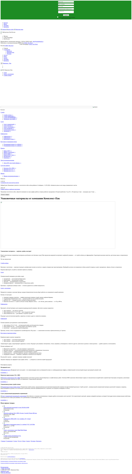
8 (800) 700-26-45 (9, 45)
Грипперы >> (7, 157)
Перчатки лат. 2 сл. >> (9, 171)
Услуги (5, 55)
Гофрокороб (4, 318)
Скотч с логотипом (9, 74)
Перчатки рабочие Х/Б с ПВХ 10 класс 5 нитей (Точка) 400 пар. (20, 413)
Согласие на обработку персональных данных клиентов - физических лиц (14, 463)
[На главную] (3, 29)
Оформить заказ (5, 471)
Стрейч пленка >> (8, 115)
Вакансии (9, 51)
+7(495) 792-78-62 (5, 468)
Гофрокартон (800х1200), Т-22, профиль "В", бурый (17, 418)
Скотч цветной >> (8, 125)
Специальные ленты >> (10, 129)
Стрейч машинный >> (9, 116)
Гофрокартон (4, 133)
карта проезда (31, 449)
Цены (5, 56)
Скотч (5, 72)
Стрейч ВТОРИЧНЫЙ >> (10, 117)
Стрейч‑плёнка (4, 263)
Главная (3, 441)
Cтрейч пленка (7, 75)
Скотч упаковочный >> (10, 124)
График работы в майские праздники (10, 189)
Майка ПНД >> (8, 151)
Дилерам (9, 53)
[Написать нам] (18, 29)
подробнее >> (4, 372)
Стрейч (2, 112)
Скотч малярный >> (9, 128)
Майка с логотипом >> (10, 152)
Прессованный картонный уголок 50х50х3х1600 (16, 407)
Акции (5, 58)
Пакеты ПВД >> (8, 153)
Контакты (6, 27)
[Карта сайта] (10, 29)
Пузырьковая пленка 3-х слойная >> (13, 145)
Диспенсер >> (7, 131)
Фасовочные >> (8, 156)
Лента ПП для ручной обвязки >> (12, 163)
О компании (7, 49)
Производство (10, 52)
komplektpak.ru (22, 458)
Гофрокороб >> (8, 137)
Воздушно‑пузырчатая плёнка (8, 333)
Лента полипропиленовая (7, 160)
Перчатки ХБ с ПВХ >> (10, 168)
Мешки (2, 173)
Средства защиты (5, 165)
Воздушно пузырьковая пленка (9, 141)
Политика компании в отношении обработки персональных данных (13, 461)
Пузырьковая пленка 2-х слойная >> (13, 144)
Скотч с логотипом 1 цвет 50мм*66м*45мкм (15, 430)
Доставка (6, 25)
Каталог (6, 22)
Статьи (15, 441)
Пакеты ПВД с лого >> (10, 155)
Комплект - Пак (7, 63)
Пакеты (3, 148)
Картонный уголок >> (9, 139)
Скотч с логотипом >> (9, 127)
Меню (5, 24)
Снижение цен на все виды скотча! (10, 182)
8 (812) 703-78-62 (33, 44)
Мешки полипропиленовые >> (12, 176)
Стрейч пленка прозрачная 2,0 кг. (12, 435)
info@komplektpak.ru (38, 41)
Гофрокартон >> (8, 136)
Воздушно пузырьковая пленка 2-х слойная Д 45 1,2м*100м (19, 424)
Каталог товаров (5, 194)
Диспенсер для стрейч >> (10, 119)
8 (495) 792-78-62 (28, 43)
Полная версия (4, 467)
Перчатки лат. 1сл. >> (9, 169)
